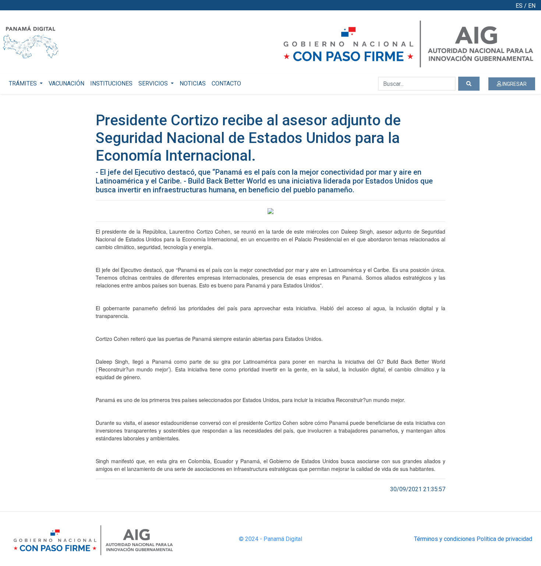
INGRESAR (514, 84)
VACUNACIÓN (66, 83)
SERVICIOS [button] (153, 83)
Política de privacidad (504, 538)
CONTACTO (226, 83)
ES (519, 5)
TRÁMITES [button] (23, 83)
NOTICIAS (193, 83)
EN (531, 5)
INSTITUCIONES (111, 83)
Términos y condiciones (444, 538)
